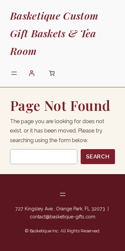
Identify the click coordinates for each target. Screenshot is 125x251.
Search (98, 156)
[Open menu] (14, 73)
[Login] (31, 73)
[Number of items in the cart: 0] (52, 73)
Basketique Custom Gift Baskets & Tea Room (54, 33)
